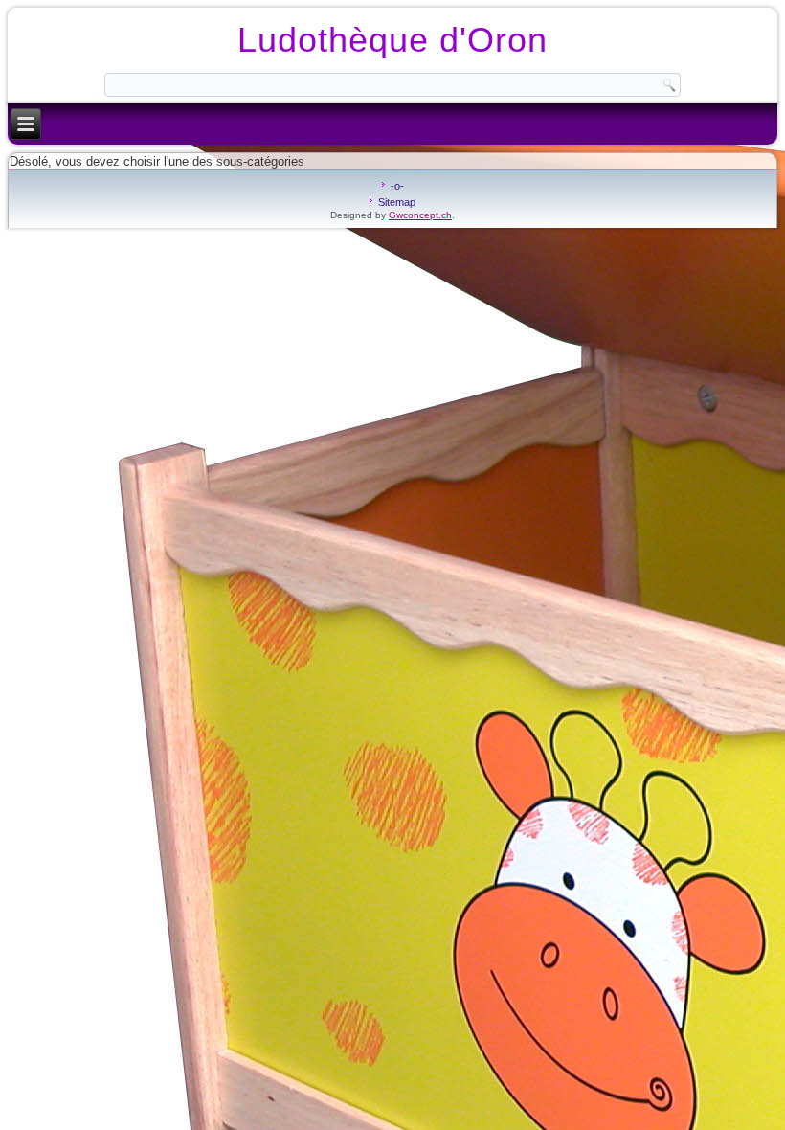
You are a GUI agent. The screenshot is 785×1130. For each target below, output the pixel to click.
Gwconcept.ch (420, 215)
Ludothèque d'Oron (392, 39)
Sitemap (396, 202)
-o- (397, 186)
